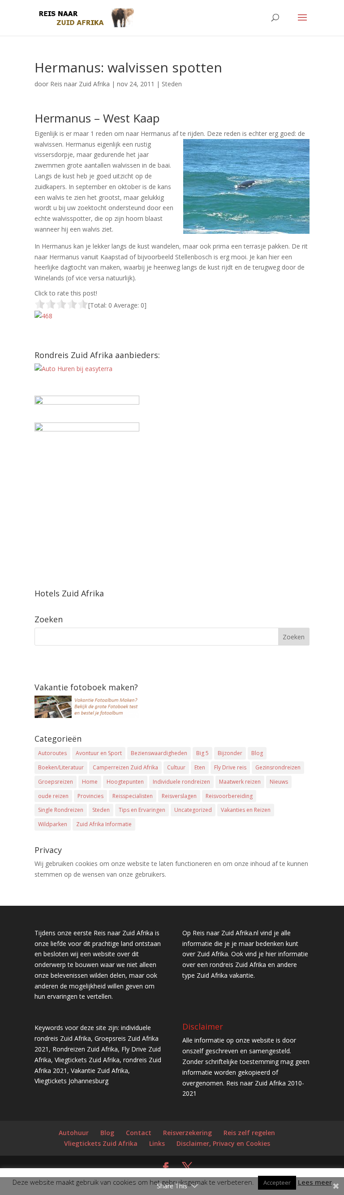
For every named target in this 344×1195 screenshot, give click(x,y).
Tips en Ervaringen (142, 810)
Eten (199, 767)
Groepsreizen (55, 781)
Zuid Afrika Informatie (104, 824)
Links (157, 1143)
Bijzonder (230, 753)
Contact (138, 1132)
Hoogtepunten (125, 781)
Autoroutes (52, 753)
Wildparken (52, 824)
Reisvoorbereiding (229, 796)
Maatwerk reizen (240, 781)
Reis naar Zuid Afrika (80, 84)
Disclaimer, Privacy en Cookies (223, 1143)
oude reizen (53, 796)
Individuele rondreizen (181, 781)
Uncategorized (193, 810)
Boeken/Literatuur (61, 767)
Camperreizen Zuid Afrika (125, 767)
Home (90, 781)
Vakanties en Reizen (246, 810)
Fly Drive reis (230, 767)
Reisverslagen (179, 796)
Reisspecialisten (132, 796)
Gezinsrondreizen (278, 767)
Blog (257, 753)
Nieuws (279, 781)
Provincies (90, 796)
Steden (172, 84)
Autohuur (74, 1132)
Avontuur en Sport (99, 753)
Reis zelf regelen (249, 1132)
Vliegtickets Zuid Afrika (101, 1143)
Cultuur (176, 767)
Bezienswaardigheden (159, 753)
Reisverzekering (187, 1132)
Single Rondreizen (60, 810)
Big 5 (202, 753)
